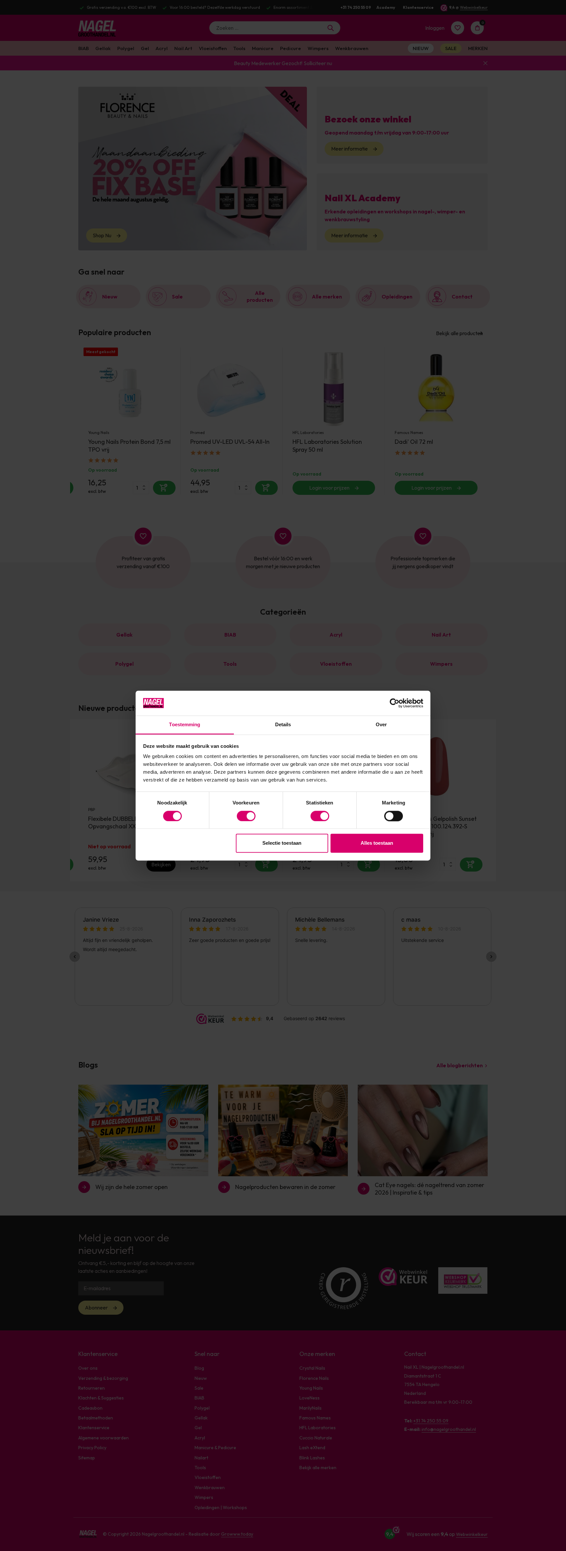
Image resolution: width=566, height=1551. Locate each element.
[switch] (246, 816)
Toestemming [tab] (184, 725)
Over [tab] (381, 725)
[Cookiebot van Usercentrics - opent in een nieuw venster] (394, 703)
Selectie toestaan (281, 843)
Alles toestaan (377, 843)
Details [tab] (283, 725)
